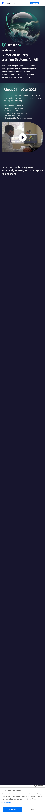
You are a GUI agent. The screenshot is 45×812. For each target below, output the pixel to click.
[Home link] (8, 3)
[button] (41, 3)
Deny (32, 809)
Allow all (12, 809)
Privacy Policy (31, 799)
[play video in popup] (22, 137)
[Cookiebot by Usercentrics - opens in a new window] (34, 786)
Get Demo (34, 3)
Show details (6, 802)
